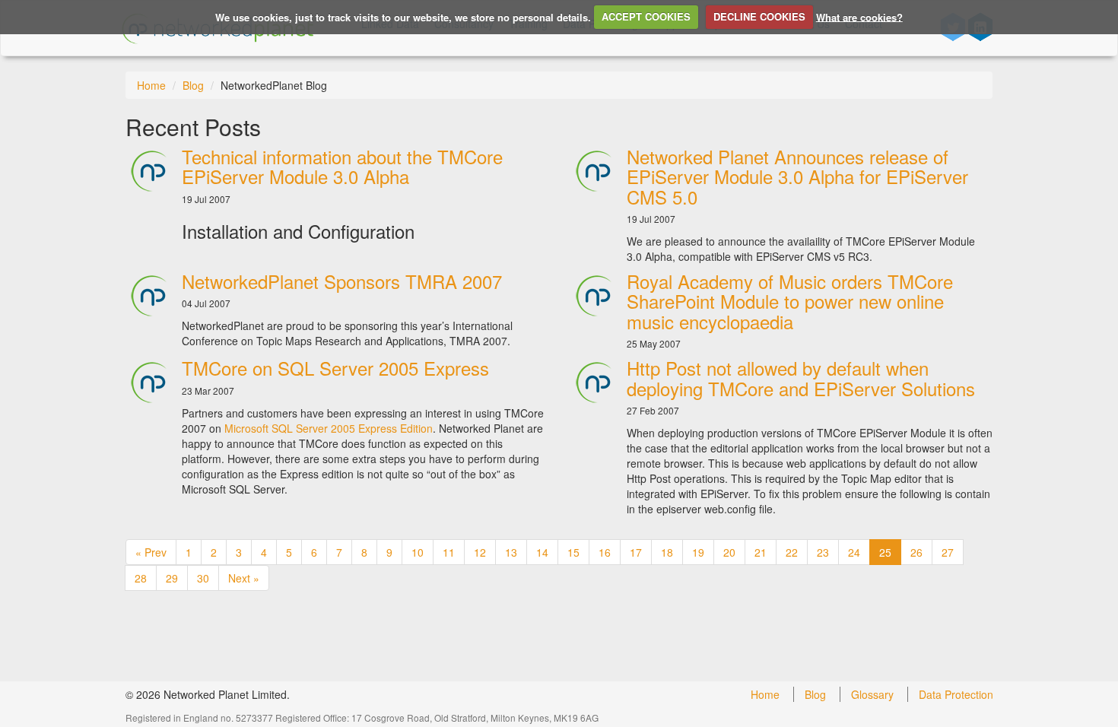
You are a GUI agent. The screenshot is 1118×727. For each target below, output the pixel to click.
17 (636, 552)
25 (885, 552)
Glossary (872, 694)
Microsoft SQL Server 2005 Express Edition (328, 428)
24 (854, 552)
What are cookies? (859, 16)
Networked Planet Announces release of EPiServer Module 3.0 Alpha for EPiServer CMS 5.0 (797, 176)
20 (729, 552)
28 (141, 578)
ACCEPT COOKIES (646, 16)
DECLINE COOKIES (759, 16)
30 (203, 578)
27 (948, 552)
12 (480, 552)
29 (172, 578)
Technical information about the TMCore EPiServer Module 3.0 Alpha (342, 166)
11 (449, 552)
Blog (193, 85)
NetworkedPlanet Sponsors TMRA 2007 (342, 281)
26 (916, 552)
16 (605, 552)
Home (151, 85)
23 (823, 552)
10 (417, 552)
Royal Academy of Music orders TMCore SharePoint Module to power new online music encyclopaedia (790, 301)
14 (542, 552)
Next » (243, 578)
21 (760, 552)
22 (792, 552)
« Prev (151, 552)
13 (511, 552)
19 (698, 552)
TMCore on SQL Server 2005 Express (335, 367)
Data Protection (956, 694)
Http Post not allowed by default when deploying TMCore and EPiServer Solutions (801, 377)
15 (573, 552)
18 (667, 552)
